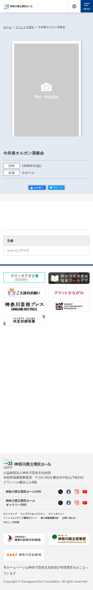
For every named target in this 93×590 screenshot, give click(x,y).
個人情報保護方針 (50, 518)
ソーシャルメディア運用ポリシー (20, 518)
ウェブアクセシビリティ (32, 514)
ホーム (7, 27)
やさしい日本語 (11, 522)
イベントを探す (24, 27)
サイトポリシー (56, 514)
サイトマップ (10, 514)
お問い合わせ (69, 518)
